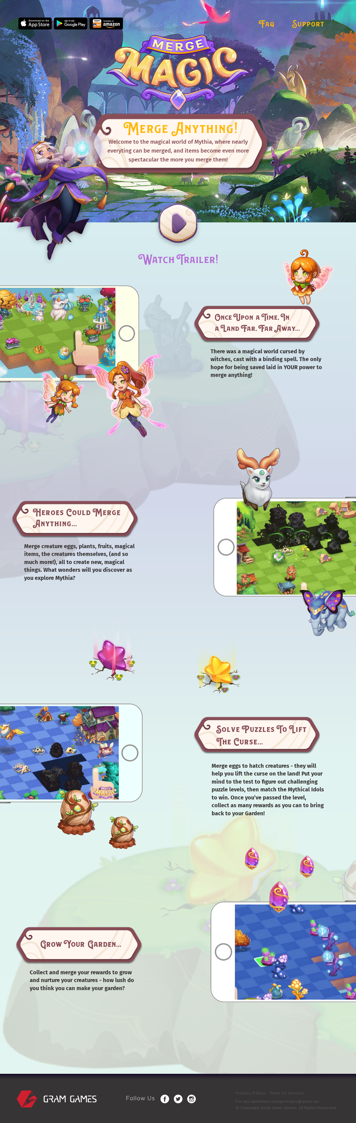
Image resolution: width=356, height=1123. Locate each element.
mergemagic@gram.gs (295, 1102)
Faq (266, 23)
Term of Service (287, 1093)
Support (308, 23)
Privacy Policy (251, 1093)
